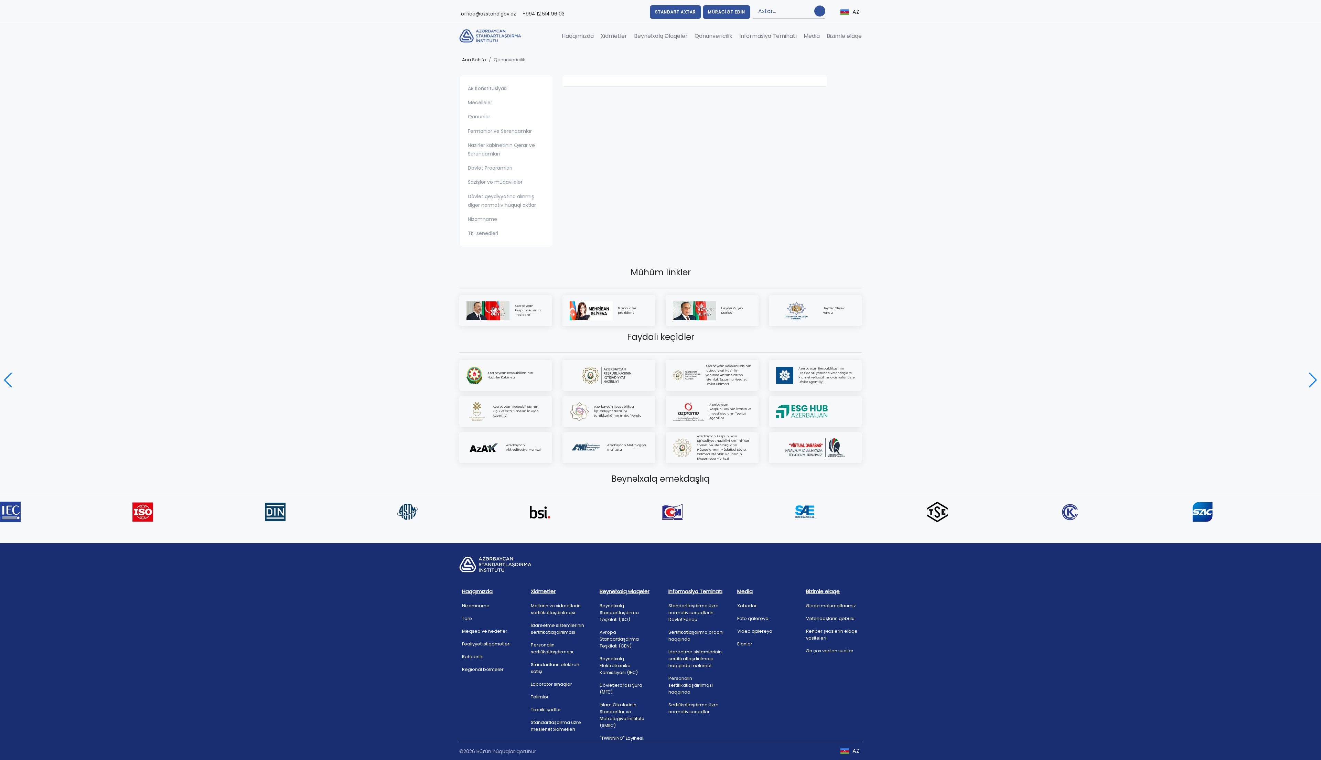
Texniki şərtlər (546, 709)
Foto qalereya (753, 618)
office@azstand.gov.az (488, 13)
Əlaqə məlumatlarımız (831, 605)
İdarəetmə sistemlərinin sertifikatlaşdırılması (557, 628)
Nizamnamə (476, 605)
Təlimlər (540, 697)
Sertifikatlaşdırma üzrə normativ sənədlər (693, 708)
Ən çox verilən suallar (829, 650)
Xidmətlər (614, 36)
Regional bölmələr (483, 669)
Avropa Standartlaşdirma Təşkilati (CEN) (619, 639)
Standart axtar (675, 12)
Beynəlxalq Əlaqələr (661, 36)
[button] (8, 380)
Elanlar (744, 644)
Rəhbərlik (472, 656)
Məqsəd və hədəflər (484, 631)
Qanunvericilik (713, 36)
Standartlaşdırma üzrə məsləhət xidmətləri (556, 725)
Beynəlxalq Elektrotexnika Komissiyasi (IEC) (619, 665)
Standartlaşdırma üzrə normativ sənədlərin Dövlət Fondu (693, 612)
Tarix (467, 618)
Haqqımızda (578, 36)
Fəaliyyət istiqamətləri (486, 644)
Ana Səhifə (474, 59)
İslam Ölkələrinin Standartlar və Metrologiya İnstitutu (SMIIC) (622, 715)
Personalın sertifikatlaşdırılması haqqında (690, 685)
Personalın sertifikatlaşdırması (552, 648)
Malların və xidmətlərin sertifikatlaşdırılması (556, 609)
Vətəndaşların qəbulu (830, 618)
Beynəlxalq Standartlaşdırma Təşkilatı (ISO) (619, 612)
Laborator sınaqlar (551, 684)
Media (812, 36)
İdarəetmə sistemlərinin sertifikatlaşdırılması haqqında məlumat (695, 659)
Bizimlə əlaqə (844, 36)
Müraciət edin (726, 12)
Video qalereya (754, 631)
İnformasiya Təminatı (768, 36)
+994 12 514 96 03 (544, 13)
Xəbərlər (747, 605)
